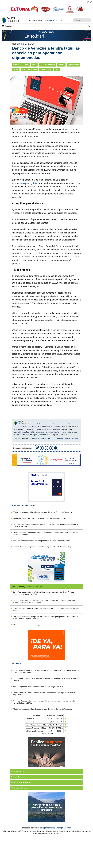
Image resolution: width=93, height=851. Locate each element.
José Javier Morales (29, 69)
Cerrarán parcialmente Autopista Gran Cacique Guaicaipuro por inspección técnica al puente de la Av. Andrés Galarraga (45, 618)
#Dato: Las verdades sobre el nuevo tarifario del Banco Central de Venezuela (42, 512)
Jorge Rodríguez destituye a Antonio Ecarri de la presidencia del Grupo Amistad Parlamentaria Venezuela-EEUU (43, 593)
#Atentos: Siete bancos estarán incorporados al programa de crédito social (41, 541)
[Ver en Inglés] (88, 2)
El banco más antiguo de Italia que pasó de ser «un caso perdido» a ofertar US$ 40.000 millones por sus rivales (47, 671)
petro (57, 69)
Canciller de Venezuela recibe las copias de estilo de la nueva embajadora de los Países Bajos (47, 609)
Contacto (60, 20)
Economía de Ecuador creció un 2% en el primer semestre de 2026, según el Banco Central (45, 679)
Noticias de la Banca (21, 65)
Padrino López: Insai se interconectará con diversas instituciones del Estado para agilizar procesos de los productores (44, 601)
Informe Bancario (18, 777)
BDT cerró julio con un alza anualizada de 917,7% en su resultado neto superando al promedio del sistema (45, 525)
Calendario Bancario (19, 788)
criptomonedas (73, 65)
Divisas (16, 69)
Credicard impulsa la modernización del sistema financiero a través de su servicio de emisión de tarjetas (45, 534)
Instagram (59, 438)
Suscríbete (49, 20)
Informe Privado (35, 20)
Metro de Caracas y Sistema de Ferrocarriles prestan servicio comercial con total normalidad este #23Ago (44, 702)
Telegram (50, 438)
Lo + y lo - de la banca (20, 782)
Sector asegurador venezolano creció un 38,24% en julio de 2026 (38, 687)
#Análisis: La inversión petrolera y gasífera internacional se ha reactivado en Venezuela (46, 625)
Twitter (66, 438)
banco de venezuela (47, 65)
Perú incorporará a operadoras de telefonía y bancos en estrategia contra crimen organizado (44, 694)
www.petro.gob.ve (28, 183)
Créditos (61, 65)
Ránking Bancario (18, 771)
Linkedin (40, 828)
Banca (34, 65)
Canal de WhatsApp (38, 438)
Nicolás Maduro (46, 69)
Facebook (74, 438)
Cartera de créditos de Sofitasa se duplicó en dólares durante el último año (41, 518)
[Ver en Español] (91, 2)
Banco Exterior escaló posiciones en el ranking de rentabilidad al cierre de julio (43, 547)
